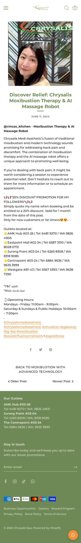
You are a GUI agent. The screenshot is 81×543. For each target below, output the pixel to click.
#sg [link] (6, 331)
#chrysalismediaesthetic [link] (22, 322)
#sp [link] (13, 331)
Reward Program (63, 508)
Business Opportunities (20, 508)
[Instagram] (15, 481)
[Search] (66, 8)
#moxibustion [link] (27, 331)
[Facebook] (6, 481)
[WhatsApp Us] (73, 535)
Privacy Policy (13, 514)
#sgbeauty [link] (68, 327)
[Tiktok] (24, 481)
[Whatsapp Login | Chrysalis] (33, 481)
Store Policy (33, 514)
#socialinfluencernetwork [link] (23, 336)
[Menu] (6, 8)
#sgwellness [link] (54, 336)
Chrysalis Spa (23, 527)
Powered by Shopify (47, 527)
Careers (43, 508)
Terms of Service (55, 514)
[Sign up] (75, 467)
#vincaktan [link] (50, 327)
